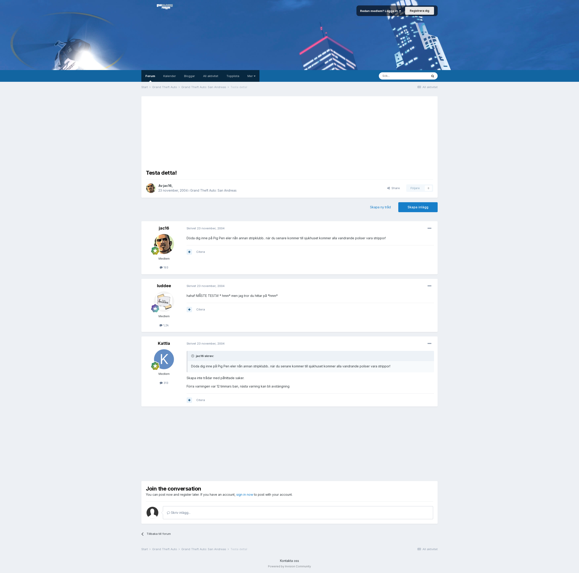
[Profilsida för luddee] (164, 301)
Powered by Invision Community (289, 566)
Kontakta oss (289, 561)
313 (165, 383)
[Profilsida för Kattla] (164, 359)
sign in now (244, 494)
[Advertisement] (289, 132)
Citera (200, 252)
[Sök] (433, 76)
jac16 (167, 186)
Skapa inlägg (418, 207)
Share (395, 188)
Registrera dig (419, 10)
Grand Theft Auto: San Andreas (213, 190)
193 (165, 267)
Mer (250, 76)
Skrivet (206, 228)
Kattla (164, 343)
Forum (150, 76)
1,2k (165, 325)
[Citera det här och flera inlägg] (189, 252)
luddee (164, 285)
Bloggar (189, 76)
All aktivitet (210, 76)
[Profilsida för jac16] (151, 188)
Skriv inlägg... (180, 512)
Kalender (169, 76)
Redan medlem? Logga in (379, 11)
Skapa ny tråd (380, 207)
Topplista (232, 76)
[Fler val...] (429, 228)
